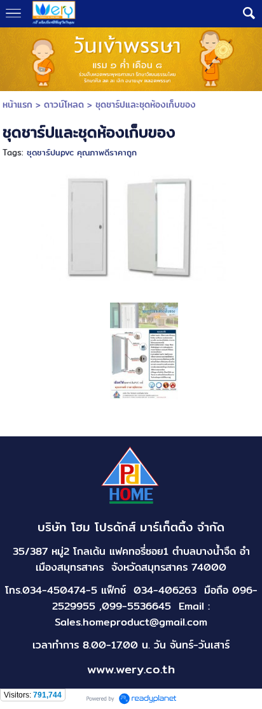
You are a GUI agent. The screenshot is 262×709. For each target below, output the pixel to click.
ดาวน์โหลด (64, 104)
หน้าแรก (17, 104)
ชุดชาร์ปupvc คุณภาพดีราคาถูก (82, 152)
